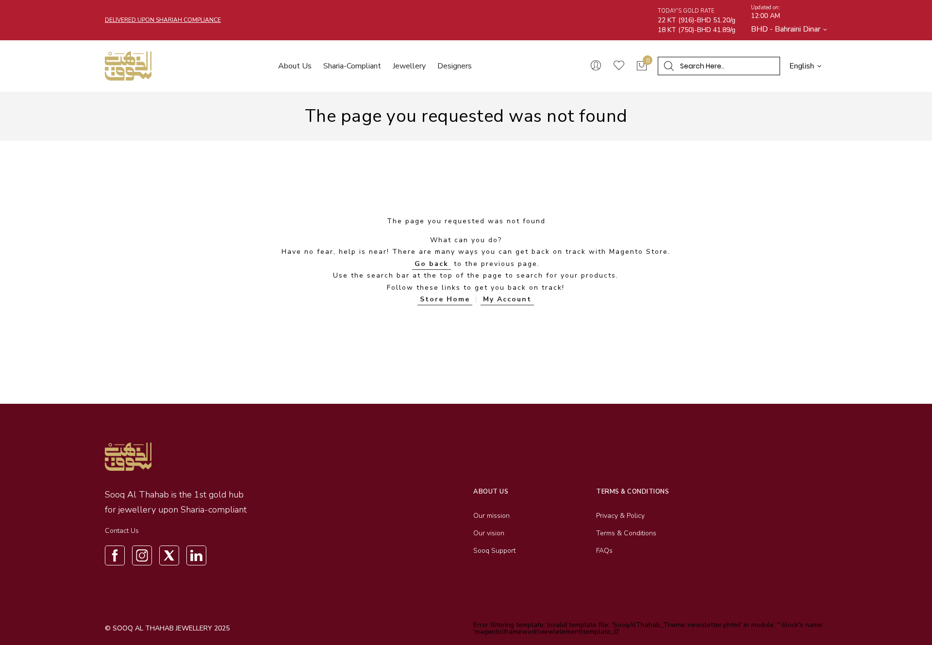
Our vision (488, 533)
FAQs (604, 550)
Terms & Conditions (626, 533)
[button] (789, 29)
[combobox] (723, 66)
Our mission (491, 515)
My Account (507, 299)
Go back (432, 263)
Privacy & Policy (620, 515)
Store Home (445, 299)
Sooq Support (494, 550)
